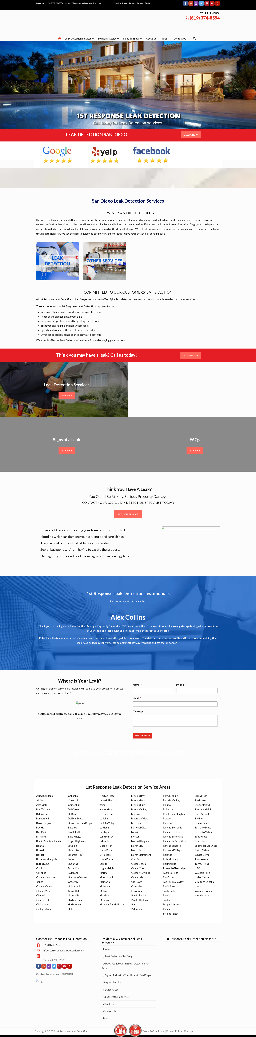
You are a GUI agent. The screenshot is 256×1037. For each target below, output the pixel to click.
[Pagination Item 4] (135, 645)
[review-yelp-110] (104, 155)
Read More (67, 395)
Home (106, 941)
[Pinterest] (206, 5)
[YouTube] (212, 5)
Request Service (136, 3)
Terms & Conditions (153, 1023)
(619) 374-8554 (57, 3)
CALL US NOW (191, 134)
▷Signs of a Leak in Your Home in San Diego (127, 967)
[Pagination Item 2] (125, 645)
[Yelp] (217, 5)
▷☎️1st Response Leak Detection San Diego (128, 22)
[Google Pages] (190, 5)
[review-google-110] (57, 155)
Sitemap (188, 1023)
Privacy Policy (174, 1023)
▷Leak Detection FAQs (116, 989)
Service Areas (120, 3)
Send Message (142, 728)
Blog (105, 1010)
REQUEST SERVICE (128, 514)
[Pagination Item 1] (121, 645)
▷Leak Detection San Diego (118, 948)
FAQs (147, 3)
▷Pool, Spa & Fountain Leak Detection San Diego (125, 958)
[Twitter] (201, 5)
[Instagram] (196, 5)
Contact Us (109, 1003)
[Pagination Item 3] (130, 645)
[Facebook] (185, 5)
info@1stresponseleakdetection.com (84, 3)
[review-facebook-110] (151, 155)
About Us (108, 996)
